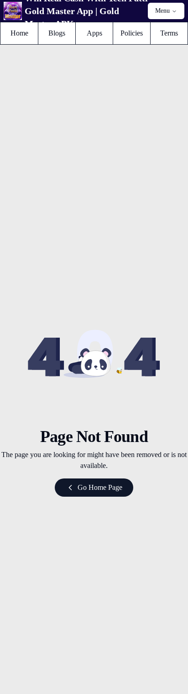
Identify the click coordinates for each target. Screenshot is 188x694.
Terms (174, 33)
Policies (135, 33)
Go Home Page (100, 487)
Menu (162, 10)
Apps (99, 33)
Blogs (61, 33)
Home (24, 33)
